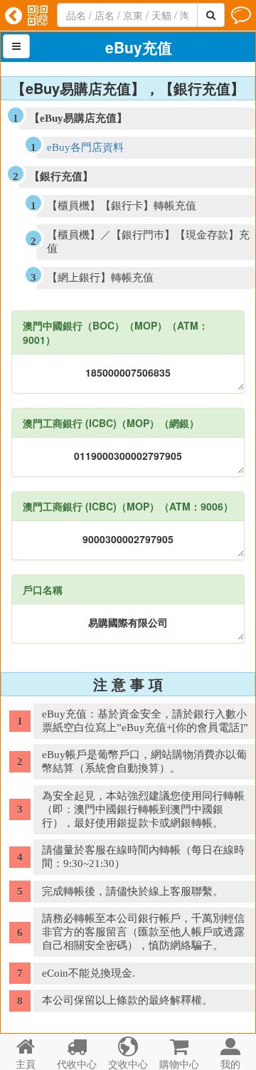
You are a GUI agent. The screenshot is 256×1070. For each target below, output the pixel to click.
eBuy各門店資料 (85, 147)
